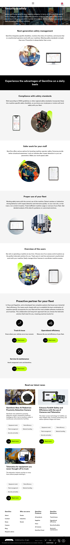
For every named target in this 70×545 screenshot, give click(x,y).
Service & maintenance (54, 529)
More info (40, 542)
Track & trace (54, 517)
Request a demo (9, 531)
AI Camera (38, 527)
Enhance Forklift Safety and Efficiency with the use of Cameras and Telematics (51, 410)
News (6, 522)
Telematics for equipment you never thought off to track (19, 468)
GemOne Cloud (39, 530)
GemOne (8, 511)
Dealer (22, 515)
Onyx (36, 523)
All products (38, 517)
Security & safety (55, 525)
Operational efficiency (53, 521)
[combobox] (63, 3)
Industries (23, 518)
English (62, 5)
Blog (6, 528)
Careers (7, 525)
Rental (22, 522)
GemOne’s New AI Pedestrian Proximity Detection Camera (18, 409)
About (6, 515)
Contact (7, 518)
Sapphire (37, 520)
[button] (33, 4)
